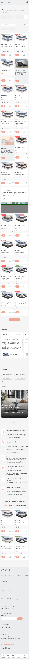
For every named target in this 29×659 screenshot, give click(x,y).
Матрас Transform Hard (20, 303)
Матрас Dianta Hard (5, 278)
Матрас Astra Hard (5, 226)
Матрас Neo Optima (19, 174)
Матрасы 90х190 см (19, 374)
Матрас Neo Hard (19, 148)
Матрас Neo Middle (5, 174)
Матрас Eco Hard (5, 123)
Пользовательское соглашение (7, 642)
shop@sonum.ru (18, 599)
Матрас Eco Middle (19, 123)
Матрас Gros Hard (5, 252)
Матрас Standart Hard (20, 46)
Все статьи (14, 422)
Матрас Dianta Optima (6, 548)
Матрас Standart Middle (6, 72)
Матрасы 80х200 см (7, 374)
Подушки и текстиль (21, 505)
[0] (27, 2)
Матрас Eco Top (5, 97)
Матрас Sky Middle (5, 303)
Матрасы (4, 505)
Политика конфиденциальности (7, 644)
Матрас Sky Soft (18, 278)
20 (6, 279)
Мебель (19, 575)
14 (5, 124)
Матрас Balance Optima (6, 46)
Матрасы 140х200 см (20, 378)
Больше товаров (14, 319)
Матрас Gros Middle (19, 252)
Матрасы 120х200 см (7, 378)
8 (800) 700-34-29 (6, 598)
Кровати (11, 505)
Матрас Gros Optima (19, 226)
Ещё (2, 381)
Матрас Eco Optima (19, 97)
